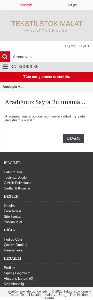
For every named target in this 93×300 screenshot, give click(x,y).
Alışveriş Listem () (18, 278)
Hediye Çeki (13, 239)
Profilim (9, 268)
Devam (73, 138)
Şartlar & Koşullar (17, 188)
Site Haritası (13, 217)
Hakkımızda (13, 172)
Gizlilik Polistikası (17, 183)
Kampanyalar (14, 250)
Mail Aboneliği (14, 284)
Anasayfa (10, 87)
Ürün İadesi (12, 211)
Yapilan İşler (13, 222)
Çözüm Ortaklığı (16, 245)
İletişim (9, 206)
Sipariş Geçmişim (17, 273)
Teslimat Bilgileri (16, 177)
